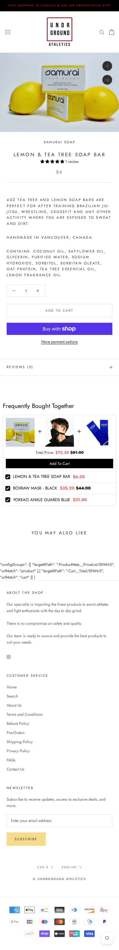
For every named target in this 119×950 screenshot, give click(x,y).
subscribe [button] (85, 81)
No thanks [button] (59, 109)
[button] (112, 33)
